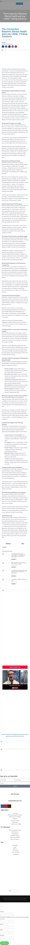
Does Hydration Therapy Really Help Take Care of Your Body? (18, 563)
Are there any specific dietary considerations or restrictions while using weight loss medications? (18, 555)
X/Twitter (2, 911)
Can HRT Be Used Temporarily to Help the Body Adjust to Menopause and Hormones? (19, 571)
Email (1, 929)
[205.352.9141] (15, 791)
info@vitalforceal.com (15, 801)
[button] (2, 8)
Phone (1, 924)
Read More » (13, 559)
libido (25, 238)
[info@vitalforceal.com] (15, 798)
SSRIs (14, 178)
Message (2, 935)
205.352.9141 (15, 794)
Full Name (2, 918)
